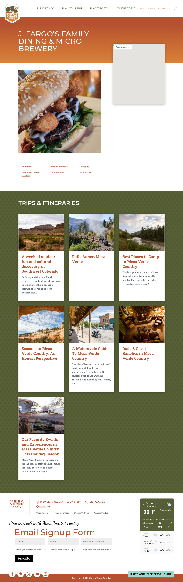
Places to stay (99, 8)
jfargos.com (85, 172)
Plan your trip (72, 8)
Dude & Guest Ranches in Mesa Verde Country (138, 353)
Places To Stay (81, 513)
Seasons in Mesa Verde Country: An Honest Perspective (39, 353)
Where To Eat (101, 513)
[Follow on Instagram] (45, 574)
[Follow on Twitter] (29, 574)
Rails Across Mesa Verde (88, 259)
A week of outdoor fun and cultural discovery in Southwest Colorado (40, 264)
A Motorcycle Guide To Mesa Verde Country (90, 353)
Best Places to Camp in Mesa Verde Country (140, 261)
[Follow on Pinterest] (20, 574)
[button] (147, 523)
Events (151, 8)
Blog (142, 8)
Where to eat (126, 8)
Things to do (45, 8)
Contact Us (164, 8)
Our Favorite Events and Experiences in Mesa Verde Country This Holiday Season (40, 446)
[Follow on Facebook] (12, 574)
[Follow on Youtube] (37, 574)
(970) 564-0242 (57, 172)
